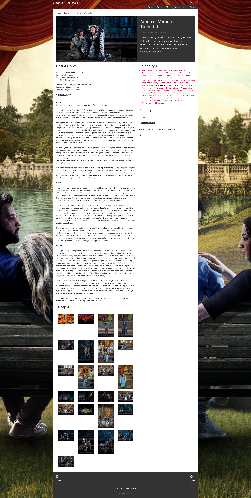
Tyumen (145, 98)
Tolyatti (177, 95)
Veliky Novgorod (172, 98)
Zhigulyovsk (160, 103)
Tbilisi (169, 95)
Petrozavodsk (186, 88)
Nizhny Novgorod (181, 83)
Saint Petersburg (179, 90)
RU (191, 2)
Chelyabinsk (158, 73)
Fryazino (159, 75)
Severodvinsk (187, 93)
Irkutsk (189, 75)
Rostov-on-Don (155, 90)
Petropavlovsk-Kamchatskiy (167, 88)
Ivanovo (145, 78)
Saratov (154, 93)
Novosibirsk (160, 85)
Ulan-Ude (159, 98)
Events (193, 7)
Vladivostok (146, 100)
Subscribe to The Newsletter (67, 2)
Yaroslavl (178, 100)
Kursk (167, 80)
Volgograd (158, 100)
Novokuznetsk (147, 85)
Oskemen (189, 85)
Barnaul (182, 70)
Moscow (191, 80)
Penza (144, 88)
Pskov (144, 90)
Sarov (161, 93)
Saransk (145, 93)
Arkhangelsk (161, 70)
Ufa (151, 98)
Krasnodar (146, 80)
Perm (151, 88)
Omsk (170, 85)
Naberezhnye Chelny (150, 83)
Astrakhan (173, 70)
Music (169, 7)
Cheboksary (146, 73)
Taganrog (160, 95)
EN (196, 2)
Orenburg (179, 85)
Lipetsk (175, 80)
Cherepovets (171, 73)
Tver (192, 95)
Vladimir (185, 98)
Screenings (180, 7)
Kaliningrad (163, 78)
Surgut (151, 95)
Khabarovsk (182, 78)
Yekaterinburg (147, 103)
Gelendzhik (170, 75)
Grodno (181, 75)
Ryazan (167, 90)
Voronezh (168, 100)
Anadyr (150, 70)
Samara (191, 90)
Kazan (173, 78)
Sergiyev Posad (173, 93)
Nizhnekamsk (166, 83)
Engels (151, 75)
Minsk (183, 80)
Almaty (142, 70)
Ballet (159, 7)
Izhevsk (153, 78)
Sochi (144, 95)
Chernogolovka (185, 73)
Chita (144, 75)
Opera (151, 7)
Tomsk (185, 95)
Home (58, 13)
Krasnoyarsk (157, 80)
